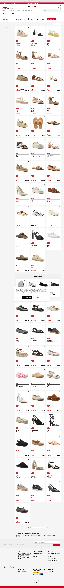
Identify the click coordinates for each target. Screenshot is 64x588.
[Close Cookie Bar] (49, 287)
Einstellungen (37, 297)
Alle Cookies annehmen (27, 297)
